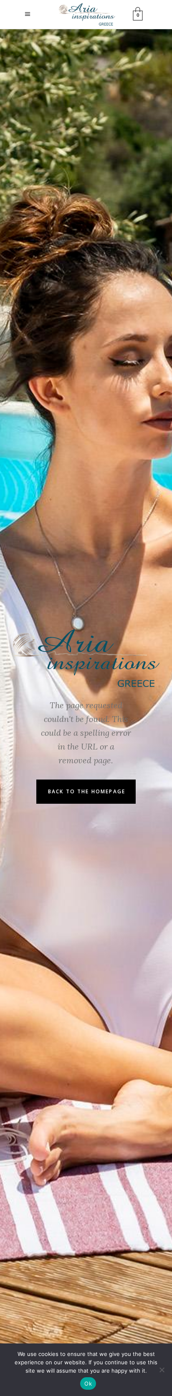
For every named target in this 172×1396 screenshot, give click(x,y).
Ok (88, 1383)
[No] (161, 1370)
